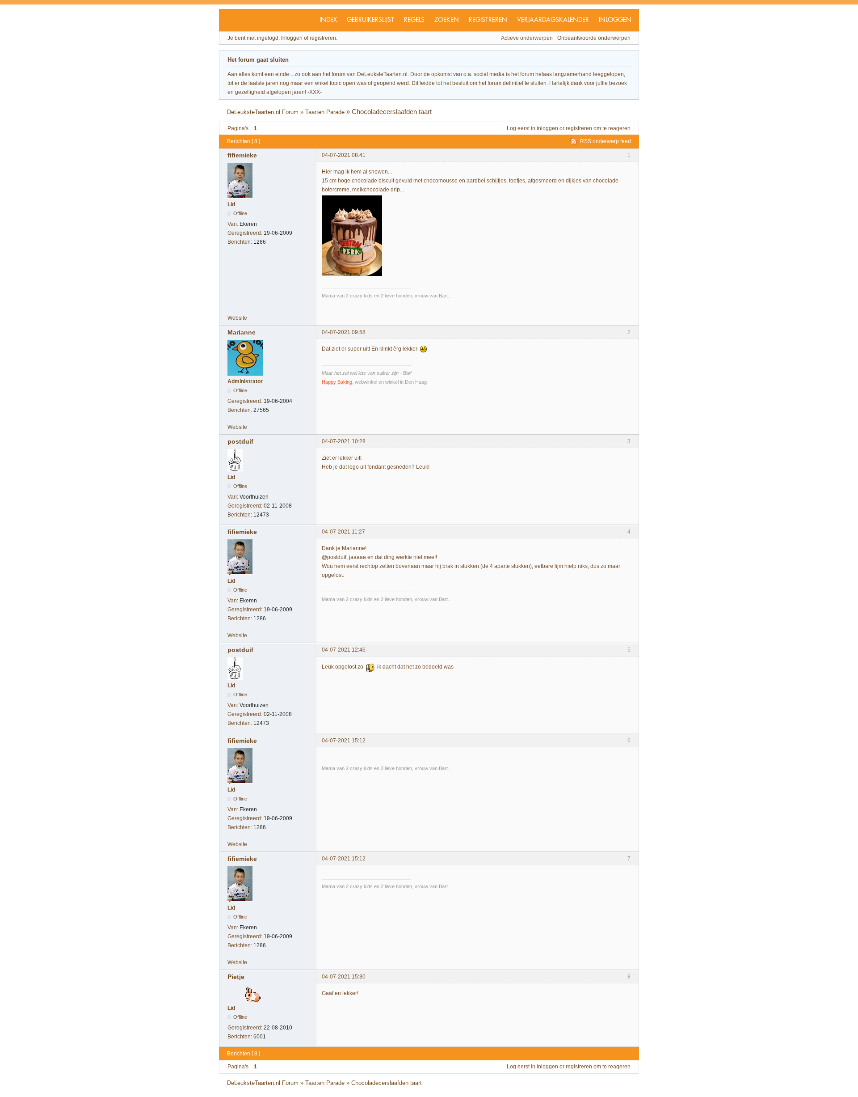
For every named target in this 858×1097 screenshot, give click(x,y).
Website (237, 318)
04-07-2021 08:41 (344, 155)
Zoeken (446, 20)
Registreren (488, 20)
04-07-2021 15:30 (344, 977)
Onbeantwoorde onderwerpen (594, 38)
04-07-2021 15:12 (344, 740)
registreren (579, 128)
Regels (414, 20)
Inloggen (615, 20)
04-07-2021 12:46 (344, 650)
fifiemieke (242, 155)
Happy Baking (337, 382)
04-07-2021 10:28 (344, 441)
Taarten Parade (325, 112)
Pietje (235, 976)
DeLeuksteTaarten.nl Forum (263, 112)
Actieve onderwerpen (527, 38)
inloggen (547, 128)
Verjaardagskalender (553, 20)
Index (328, 20)
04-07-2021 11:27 (343, 532)
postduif (240, 441)
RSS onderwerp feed (605, 141)
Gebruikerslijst (370, 20)
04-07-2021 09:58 (344, 332)
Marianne (241, 332)
